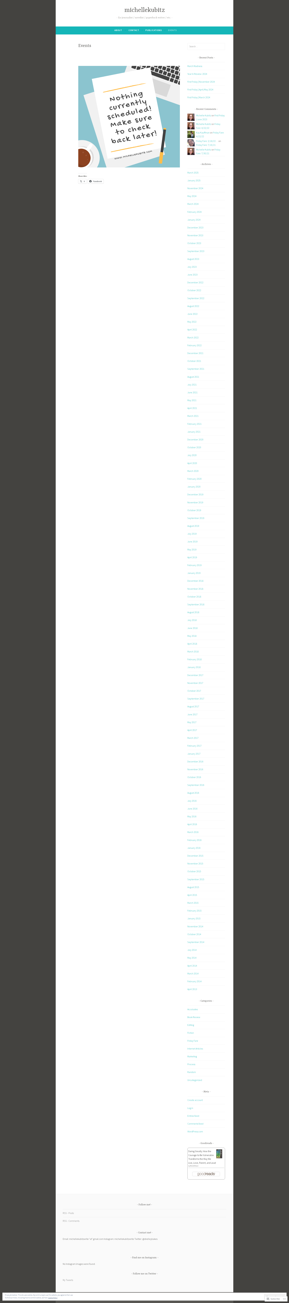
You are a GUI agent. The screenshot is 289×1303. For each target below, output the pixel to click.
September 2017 (195, 698)
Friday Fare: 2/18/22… (207, 140)
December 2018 (195, 580)
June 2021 (192, 392)
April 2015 (192, 894)
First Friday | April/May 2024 (200, 89)
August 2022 (193, 306)
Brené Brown (194, 1166)
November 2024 (195, 188)
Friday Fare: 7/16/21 (206, 144)
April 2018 (192, 643)
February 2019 (194, 565)
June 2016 (192, 808)
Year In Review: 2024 (197, 73)
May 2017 (191, 722)
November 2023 (195, 235)
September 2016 (195, 784)
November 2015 (195, 863)
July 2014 (192, 949)
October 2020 (194, 447)
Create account (195, 1100)
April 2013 (192, 989)
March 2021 (193, 415)
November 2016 (195, 769)
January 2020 (193, 486)
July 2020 (192, 455)
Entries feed (193, 1115)
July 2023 (192, 266)
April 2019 (192, 557)
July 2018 (192, 620)
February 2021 (194, 423)
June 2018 (192, 628)
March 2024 (193, 203)
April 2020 (192, 463)
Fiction (190, 1032)
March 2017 (193, 737)
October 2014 (194, 934)
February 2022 (194, 345)
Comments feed (195, 1123)
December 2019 (195, 494)
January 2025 (193, 180)
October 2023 (194, 243)
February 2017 (194, 745)
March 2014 (193, 973)
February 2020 (194, 478)
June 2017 (192, 714)
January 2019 (193, 572)
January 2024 (193, 219)
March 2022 (193, 337)
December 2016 (195, 761)
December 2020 (195, 439)
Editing (190, 1024)
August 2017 (193, 706)
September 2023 (195, 251)
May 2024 (191, 196)
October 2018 (194, 596)
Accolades (192, 1009)
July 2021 (192, 384)
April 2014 (192, 965)
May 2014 (191, 957)
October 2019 (194, 510)
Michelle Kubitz (203, 115)
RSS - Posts (68, 1213)
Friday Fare (192, 1040)
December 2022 (195, 282)
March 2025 (193, 172)
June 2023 (192, 274)
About (118, 30)
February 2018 (194, 659)
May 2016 (191, 816)
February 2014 (194, 981)
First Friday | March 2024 (198, 97)
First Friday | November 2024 (201, 81)
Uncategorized (194, 1080)
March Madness (194, 66)
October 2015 (194, 871)
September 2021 (195, 368)
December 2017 (195, 675)
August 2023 (193, 258)
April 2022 (192, 329)
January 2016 (193, 847)
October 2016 (194, 777)
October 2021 (194, 360)
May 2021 (191, 400)
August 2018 (193, 612)
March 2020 (193, 470)
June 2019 (192, 541)
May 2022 (191, 321)
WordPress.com (195, 1131)
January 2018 (193, 667)
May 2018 (191, 635)
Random (191, 1072)
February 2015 (194, 910)
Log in (190, 1108)
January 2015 (193, 918)
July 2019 (192, 533)
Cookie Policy (52, 1298)
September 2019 (195, 518)
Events (172, 30)
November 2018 (195, 588)
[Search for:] (206, 46)
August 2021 (193, 376)
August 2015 (193, 887)
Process (191, 1064)
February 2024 (194, 211)
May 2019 (191, 549)
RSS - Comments (71, 1220)
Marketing (192, 1056)
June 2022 (192, 313)
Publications (153, 30)
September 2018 (195, 604)
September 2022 (195, 298)
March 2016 (193, 832)
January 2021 (193, 431)
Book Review (193, 1017)
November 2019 (195, 502)
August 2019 (193, 525)
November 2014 (195, 926)
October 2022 (194, 290)
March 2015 (193, 902)
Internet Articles (195, 1048)
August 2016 (193, 792)
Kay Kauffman (203, 132)
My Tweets (68, 1279)
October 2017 (194, 690)
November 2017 (195, 682)
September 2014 (195, 942)
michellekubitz (144, 10)
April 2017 (192, 730)
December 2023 (195, 227)
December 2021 (195, 353)
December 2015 (195, 855)
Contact (134, 30)
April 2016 (192, 824)
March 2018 (193, 651)
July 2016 (192, 800)
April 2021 (192, 408)
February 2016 (194, 840)
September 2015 (195, 879)
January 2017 (193, 753)
